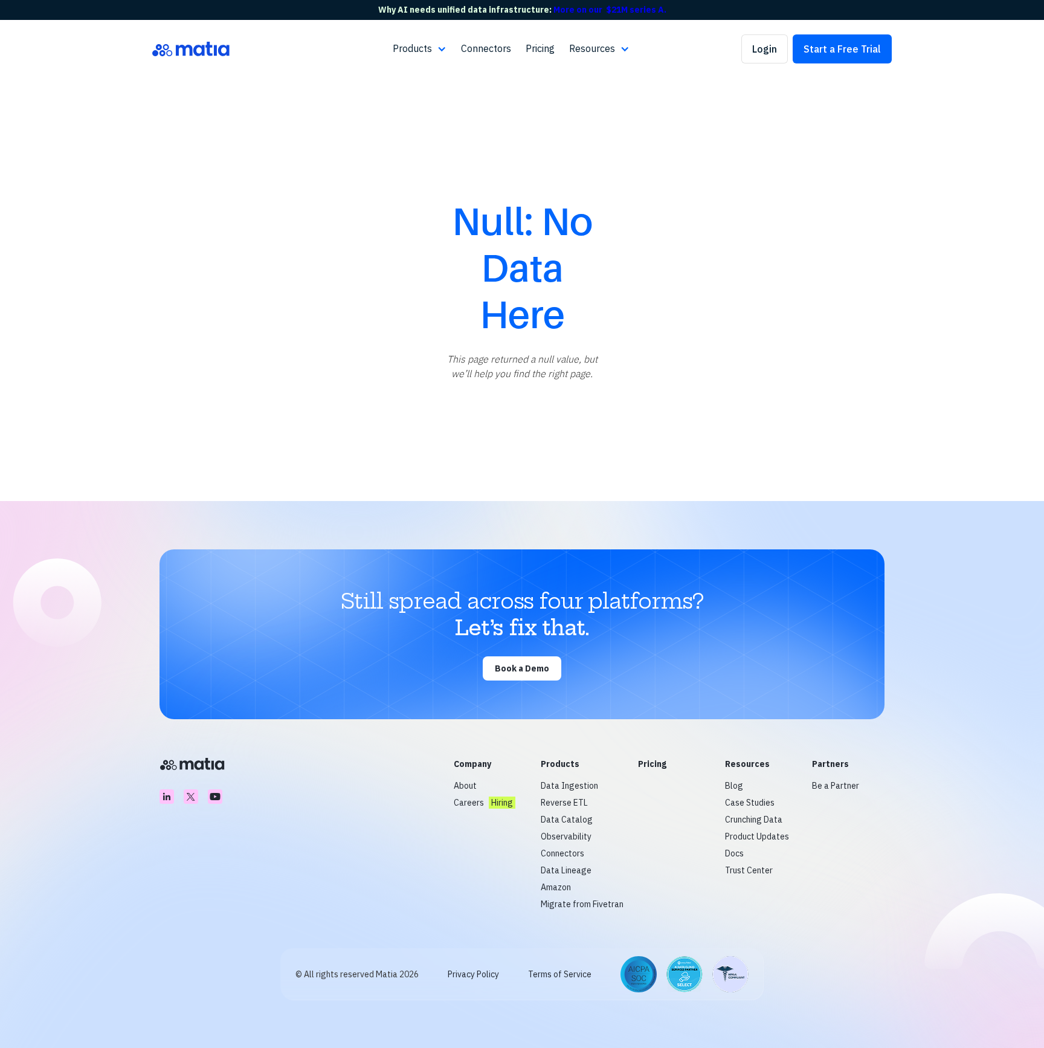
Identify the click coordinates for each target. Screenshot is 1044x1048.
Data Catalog (567, 819)
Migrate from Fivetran (582, 904)
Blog (734, 785)
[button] (419, 48)
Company (472, 764)
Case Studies (750, 802)
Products (560, 764)
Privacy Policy (473, 974)
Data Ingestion (569, 785)
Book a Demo (522, 668)
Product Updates (757, 836)
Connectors (486, 48)
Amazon (556, 887)
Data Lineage (566, 870)
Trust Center (749, 870)
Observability (566, 836)
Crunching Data (753, 819)
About (465, 785)
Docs (734, 853)
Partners (830, 764)
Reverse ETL (564, 802)
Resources (747, 764)
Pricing (540, 48)
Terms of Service (559, 974)
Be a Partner (835, 785)
